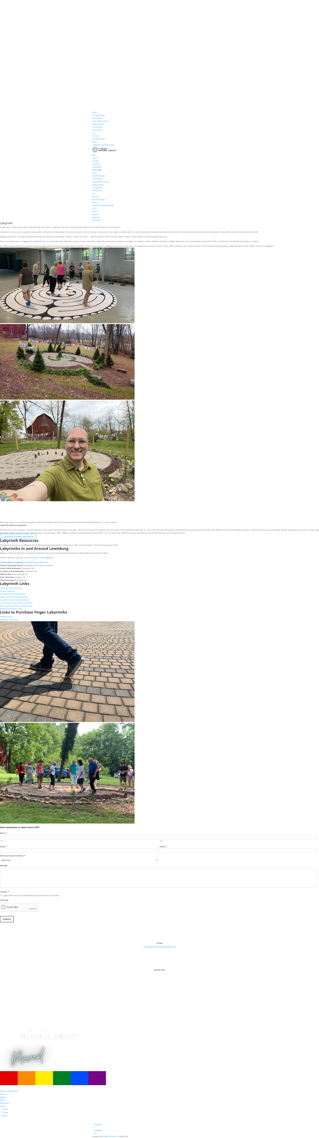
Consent (4, 892)
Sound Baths (97, 118)
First (1, 841)
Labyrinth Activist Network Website (14, 600)
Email (3, 847)
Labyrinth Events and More (18, 536)
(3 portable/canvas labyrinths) (24, 562)
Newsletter (96, 167)
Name (3, 833)
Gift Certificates (98, 139)
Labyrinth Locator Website (11, 588)
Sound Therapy (98, 115)
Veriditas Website (7, 591)
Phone (163, 847)
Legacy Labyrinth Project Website (14, 597)
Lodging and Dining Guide (103, 145)
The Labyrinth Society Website (12, 594)
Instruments (97, 130)
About (94, 142)
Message (3, 865)
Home (94, 112)
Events (95, 158)
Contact (95, 161)
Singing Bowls (98, 124)
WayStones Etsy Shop (9, 619)
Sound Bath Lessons (100, 121)
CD (93, 133)
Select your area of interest (12, 856)
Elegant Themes (109, 1136)
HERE (100, 545)
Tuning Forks (97, 127)
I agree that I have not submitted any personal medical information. (31, 895)
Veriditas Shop (6, 617)
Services (95, 136)
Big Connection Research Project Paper (16, 606)
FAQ (94, 155)
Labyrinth (96, 164)
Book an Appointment (9, 1091)
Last (161, 841)
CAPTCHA (4, 900)
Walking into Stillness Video (11, 609)
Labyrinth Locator (38, 557)
